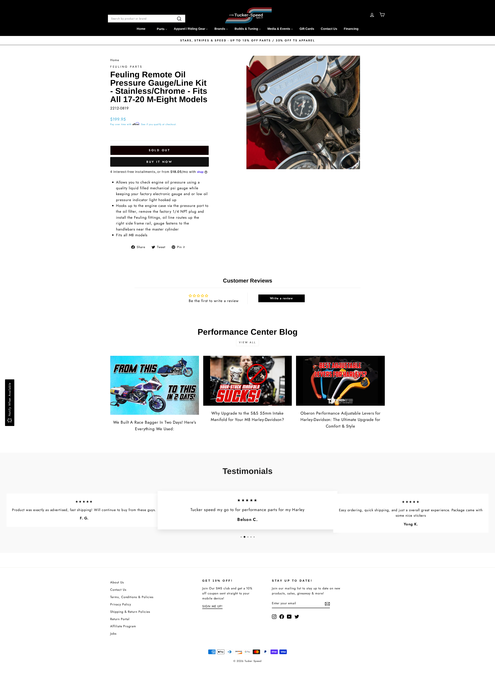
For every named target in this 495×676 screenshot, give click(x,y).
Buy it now (159, 162)
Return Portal (120, 619)
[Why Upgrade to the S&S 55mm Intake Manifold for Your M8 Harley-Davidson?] (247, 381)
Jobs (113, 633)
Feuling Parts (126, 67)
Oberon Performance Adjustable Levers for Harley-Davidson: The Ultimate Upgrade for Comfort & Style (340, 419)
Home (114, 60)
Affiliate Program (123, 626)
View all (247, 342)
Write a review (281, 298)
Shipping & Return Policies (130, 611)
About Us (117, 582)
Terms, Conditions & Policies (132, 597)
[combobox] (146, 18)
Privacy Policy (120, 604)
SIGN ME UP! (212, 606)
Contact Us (118, 589)
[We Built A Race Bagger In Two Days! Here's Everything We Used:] (154, 385)
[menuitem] (141, 29)
